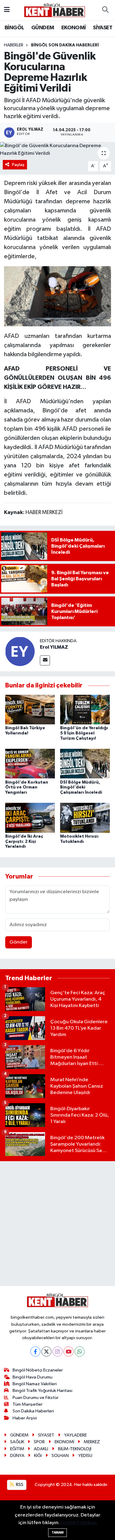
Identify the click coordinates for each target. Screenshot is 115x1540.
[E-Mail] (45, 660)
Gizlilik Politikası (78, 1522)
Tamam (57, 1532)
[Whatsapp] (80, 1351)
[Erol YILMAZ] (20, 651)
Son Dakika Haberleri (33, 1411)
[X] (46, 1351)
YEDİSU (85, 1455)
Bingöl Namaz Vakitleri (35, 1384)
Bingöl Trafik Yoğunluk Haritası (42, 1390)
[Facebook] (35, 1351)
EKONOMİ (73, 28)
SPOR (39, 1442)
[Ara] (105, 10)
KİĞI (38, 1455)
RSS (19, 1484)
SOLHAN (60, 1455)
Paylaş (18, 164)
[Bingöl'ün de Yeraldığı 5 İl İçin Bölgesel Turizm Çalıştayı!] (85, 709)
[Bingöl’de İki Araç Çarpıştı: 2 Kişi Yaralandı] (30, 817)
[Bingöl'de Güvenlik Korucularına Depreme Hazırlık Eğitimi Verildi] (57, 150)
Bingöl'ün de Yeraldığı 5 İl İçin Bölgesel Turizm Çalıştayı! (84, 733)
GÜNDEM (42, 28)
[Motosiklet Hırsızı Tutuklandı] (85, 817)
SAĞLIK (17, 1442)
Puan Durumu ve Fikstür (36, 1397)
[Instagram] (57, 1351)
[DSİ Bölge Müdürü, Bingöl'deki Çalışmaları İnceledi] (85, 763)
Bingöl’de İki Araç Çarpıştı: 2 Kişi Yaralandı (24, 841)
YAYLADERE (75, 1435)
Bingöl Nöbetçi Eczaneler (38, 1370)
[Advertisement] (57, 1223)
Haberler (13, 45)
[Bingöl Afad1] (57, 296)
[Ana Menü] (7, 10)
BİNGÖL (14, 28)
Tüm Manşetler (28, 1404)
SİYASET (102, 28)
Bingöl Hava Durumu (32, 1377)
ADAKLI (41, 1449)
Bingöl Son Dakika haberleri (65, 45)
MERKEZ (92, 1442)
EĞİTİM (17, 1449)
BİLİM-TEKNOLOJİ (74, 1449)
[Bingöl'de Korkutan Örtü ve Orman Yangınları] (30, 763)
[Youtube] (68, 1351)
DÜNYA (17, 1455)
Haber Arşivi (25, 1418)
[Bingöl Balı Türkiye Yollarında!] (30, 709)
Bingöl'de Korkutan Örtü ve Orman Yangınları (26, 787)
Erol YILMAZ (54, 647)
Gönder (19, 942)
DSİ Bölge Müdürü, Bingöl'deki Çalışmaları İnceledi (81, 787)
